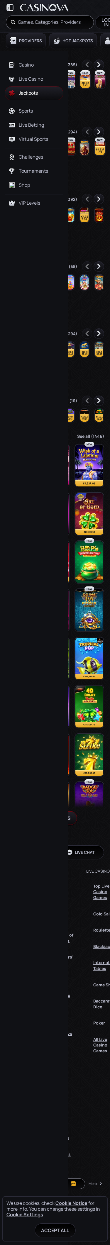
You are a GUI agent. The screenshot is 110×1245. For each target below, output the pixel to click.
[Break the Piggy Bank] (84, 215)
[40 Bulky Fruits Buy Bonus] (89, 706)
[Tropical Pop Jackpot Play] (89, 658)
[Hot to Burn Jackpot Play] (84, 415)
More (93, 1183)
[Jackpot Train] (85, 80)
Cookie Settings (24, 1214)
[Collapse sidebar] (10, 8)
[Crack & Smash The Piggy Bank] (100, 147)
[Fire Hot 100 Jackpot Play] (99, 415)
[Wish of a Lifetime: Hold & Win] (89, 465)
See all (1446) (90, 436)
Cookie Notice (71, 1203)
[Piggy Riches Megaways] (70, 349)
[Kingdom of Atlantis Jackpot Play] (70, 415)
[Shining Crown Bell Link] (70, 147)
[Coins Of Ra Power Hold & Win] (89, 610)
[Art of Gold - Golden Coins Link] (89, 514)
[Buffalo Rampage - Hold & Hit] (84, 147)
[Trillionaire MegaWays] (99, 349)
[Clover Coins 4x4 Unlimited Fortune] (89, 562)
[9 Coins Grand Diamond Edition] (70, 215)
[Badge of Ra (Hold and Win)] (89, 803)
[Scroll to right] (99, 65)
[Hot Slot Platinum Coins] (70, 80)
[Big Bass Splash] (99, 282)
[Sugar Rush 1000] (70, 282)
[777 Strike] (89, 755)
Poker (99, 1023)
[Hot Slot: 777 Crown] (99, 215)
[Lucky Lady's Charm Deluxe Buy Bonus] (100, 80)
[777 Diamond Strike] (84, 349)
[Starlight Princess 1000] (84, 282)
